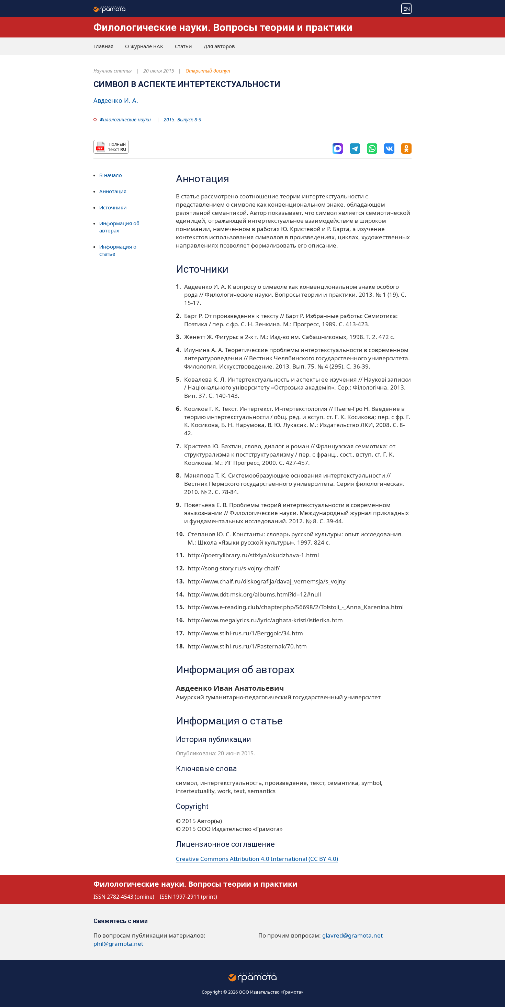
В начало (110, 175)
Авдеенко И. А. (115, 100)
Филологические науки (125, 119)
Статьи (183, 46)
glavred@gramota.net (352, 935)
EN (406, 8)
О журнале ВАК (144, 46)
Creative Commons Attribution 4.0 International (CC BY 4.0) (257, 859)
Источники (113, 207)
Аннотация (112, 191)
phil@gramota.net (118, 944)
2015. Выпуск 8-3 (182, 119)
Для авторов (219, 46)
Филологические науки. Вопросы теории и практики (222, 27)
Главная (103, 46)
